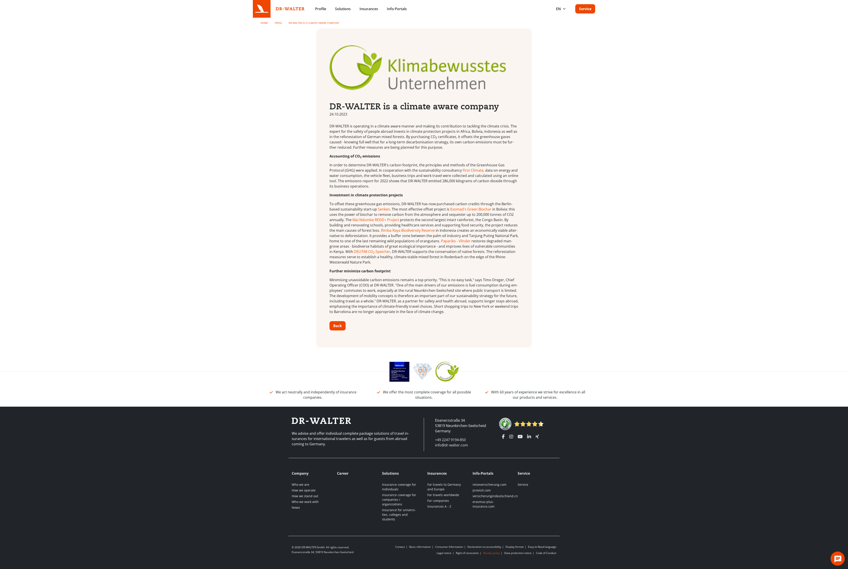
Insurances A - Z (439, 506)
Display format (514, 547)
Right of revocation (467, 553)
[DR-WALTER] (290, 8)
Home (265, 23)
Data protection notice (518, 553)
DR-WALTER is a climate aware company (314, 23)
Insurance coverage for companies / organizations (399, 499)
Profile (320, 8)
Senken (384, 209)
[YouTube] (520, 436)
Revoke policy (491, 553)
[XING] (537, 436)
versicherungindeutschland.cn (495, 496)
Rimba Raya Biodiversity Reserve (408, 230)
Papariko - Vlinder (456, 241)
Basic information (420, 547)
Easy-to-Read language (542, 547)
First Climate (473, 170)
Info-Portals (397, 8)
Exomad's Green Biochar (470, 209)
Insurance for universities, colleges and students (399, 514)
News (296, 507)
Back (337, 325)
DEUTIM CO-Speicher (372, 251)
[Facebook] (503, 436)
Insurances (369, 8)
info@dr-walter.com (451, 445)
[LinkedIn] (529, 436)
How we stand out (305, 496)
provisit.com (482, 490)
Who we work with (305, 502)
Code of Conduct (546, 553)
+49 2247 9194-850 (450, 439)
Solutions (343, 8)
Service (585, 8)
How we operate (304, 490)
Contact (400, 547)
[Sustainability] (447, 371)
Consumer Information (449, 547)
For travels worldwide (443, 495)
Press (278, 23)
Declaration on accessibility (484, 547)
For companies (438, 501)
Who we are (300, 484)
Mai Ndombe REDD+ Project (375, 219)
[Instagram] (511, 436)
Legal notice (444, 553)
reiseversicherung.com (489, 484)
